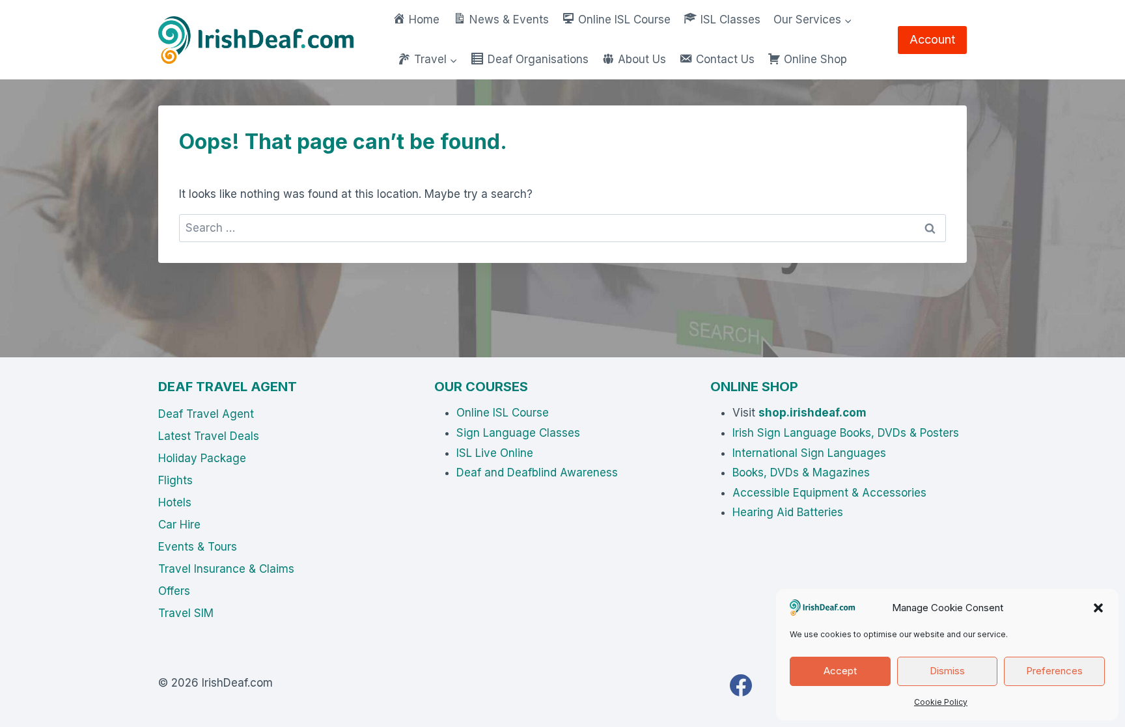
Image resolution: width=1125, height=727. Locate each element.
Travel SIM (186, 613)
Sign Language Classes (518, 432)
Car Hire (179, 524)
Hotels (174, 502)
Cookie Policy (940, 702)
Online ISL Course (502, 412)
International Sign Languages (809, 453)
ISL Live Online (494, 453)
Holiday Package (202, 458)
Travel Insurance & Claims (226, 568)
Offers (174, 590)
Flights (175, 480)
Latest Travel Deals (208, 436)
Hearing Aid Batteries (787, 512)
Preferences (1054, 671)
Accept (840, 671)
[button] (1098, 607)
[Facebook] (741, 685)
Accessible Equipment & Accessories (829, 492)
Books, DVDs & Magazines (801, 472)
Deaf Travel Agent (206, 413)
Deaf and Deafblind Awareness (537, 472)
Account (932, 39)
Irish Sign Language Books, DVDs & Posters (845, 432)
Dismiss (947, 671)
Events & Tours (197, 546)
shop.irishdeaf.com (812, 412)
